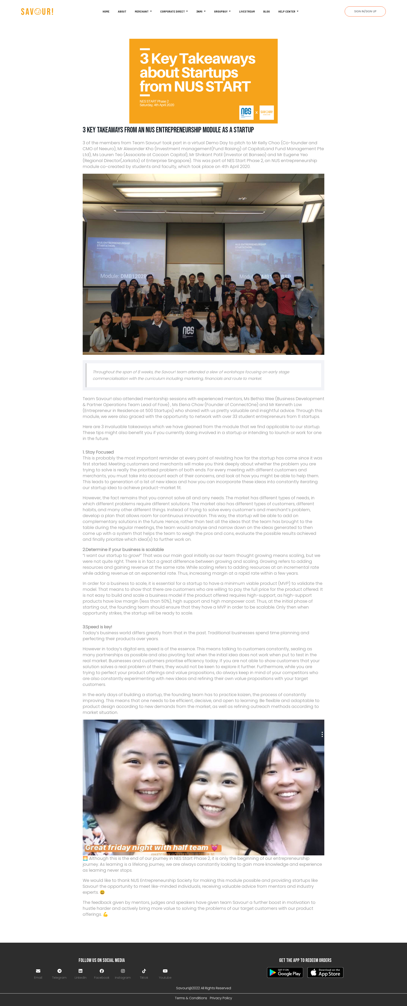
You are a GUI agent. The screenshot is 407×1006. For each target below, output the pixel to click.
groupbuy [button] (221, 11)
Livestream (247, 11)
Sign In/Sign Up (365, 11)
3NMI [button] (199, 11)
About (122, 11)
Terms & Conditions (191, 998)
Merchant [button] (142, 11)
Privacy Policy (221, 998)
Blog (266, 11)
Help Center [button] (287, 11)
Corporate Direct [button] (172, 11)
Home (106, 11)
